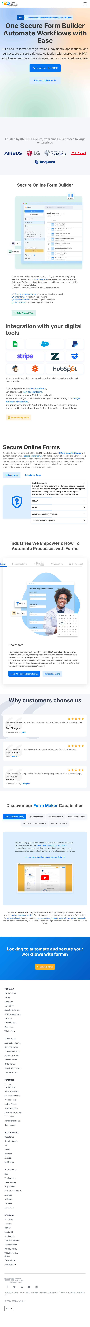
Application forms (22, 299)
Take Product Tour (25, 313)
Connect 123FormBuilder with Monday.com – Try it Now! (49, 17)
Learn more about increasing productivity (43, 857)
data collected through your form (52, 845)
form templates (41, 279)
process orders (43, 918)
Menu (85, 3)
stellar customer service (22, 915)
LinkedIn (21, 1287)
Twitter (14, 1287)
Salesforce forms (37, 388)
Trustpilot (25, 783)
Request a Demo (43, 80)
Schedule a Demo (33, 475)
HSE (24, 732)
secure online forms (33, 456)
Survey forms (20, 302)
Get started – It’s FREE (45, 68)
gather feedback (78, 918)
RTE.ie (14, 756)
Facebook (7, 1287)
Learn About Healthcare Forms (24, 674)
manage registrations (60, 918)
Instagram (36, 1287)
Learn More (13, 475)
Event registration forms (25, 294)
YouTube (29, 1287)
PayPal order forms (32, 392)
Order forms (20, 297)
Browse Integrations (20, 417)
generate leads (13, 918)
